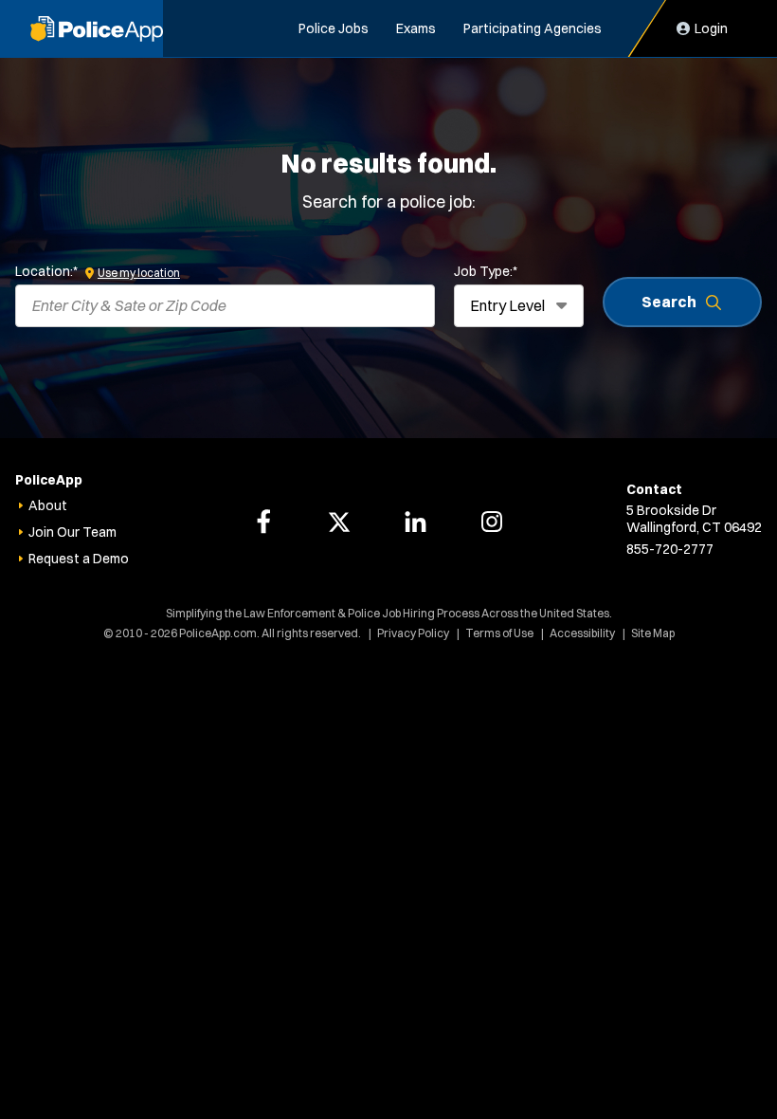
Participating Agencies (532, 28)
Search (668, 301)
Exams (416, 28)
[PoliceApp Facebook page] (263, 521)
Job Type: (485, 271)
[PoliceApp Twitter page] (339, 521)
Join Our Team (72, 532)
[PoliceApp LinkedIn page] (416, 521)
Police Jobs (333, 28)
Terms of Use (499, 633)
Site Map (653, 633)
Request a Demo (78, 558)
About (47, 505)
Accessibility (582, 633)
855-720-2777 (670, 549)
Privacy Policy (413, 633)
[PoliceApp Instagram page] (492, 521)
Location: (46, 271)
